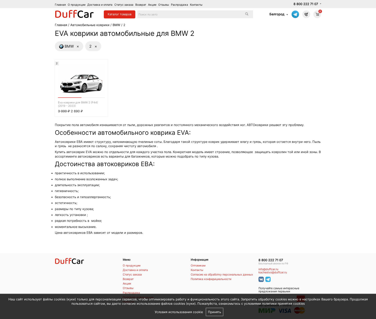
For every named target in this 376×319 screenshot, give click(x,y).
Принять (214, 312)
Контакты (196, 4)
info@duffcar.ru (268, 269)
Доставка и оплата (99, 4)
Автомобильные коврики (89, 25)
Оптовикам (198, 265)
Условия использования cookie (179, 312)
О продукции (76, 4)
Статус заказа (123, 4)
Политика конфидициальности (211, 279)
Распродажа (179, 4)
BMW (116, 25)
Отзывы (163, 4)
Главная (60, 4)
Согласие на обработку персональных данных (222, 274)
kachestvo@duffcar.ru (272, 272)
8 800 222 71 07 (306, 4)
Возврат (140, 4)
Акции (152, 4)
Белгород (276, 14)
